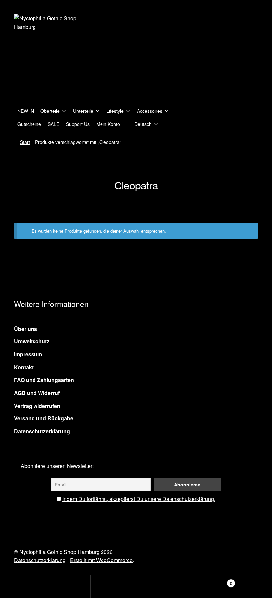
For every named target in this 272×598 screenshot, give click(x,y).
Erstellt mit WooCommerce (101, 560)
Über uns (25, 329)
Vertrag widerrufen (37, 406)
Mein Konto (108, 124)
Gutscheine (29, 124)
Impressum (28, 354)
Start (25, 142)
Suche (136, 586)
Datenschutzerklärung (42, 431)
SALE (53, 124)
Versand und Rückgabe (43, 418)
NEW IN (25, 111)
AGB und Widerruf (37, 393)
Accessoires (149, 111)
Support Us (78, 124)
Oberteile (50, 111)
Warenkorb (206, 581)
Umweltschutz (31, 341)
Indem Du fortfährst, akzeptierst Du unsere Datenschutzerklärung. (138, 499)
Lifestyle (115, 111)
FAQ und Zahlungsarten (44, 380)
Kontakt (24, 367)
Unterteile (83, 111)
